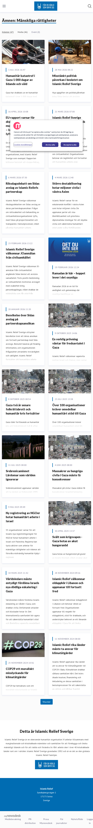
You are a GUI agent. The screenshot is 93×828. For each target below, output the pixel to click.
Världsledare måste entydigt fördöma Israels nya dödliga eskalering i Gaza (22, 585)
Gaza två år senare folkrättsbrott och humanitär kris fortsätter (23, 409)
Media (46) (23, 32)
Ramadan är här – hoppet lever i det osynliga (68, 275)
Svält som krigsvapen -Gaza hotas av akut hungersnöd (67, 541)
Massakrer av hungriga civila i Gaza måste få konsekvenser (67, 475)
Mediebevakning (13, 819)
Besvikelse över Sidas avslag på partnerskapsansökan (20, 319)
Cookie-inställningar (23, 144)
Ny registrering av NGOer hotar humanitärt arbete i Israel (23, 517)
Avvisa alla (50, 145)
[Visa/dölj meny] (4, 6)
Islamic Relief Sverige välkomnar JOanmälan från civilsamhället (20, 253)
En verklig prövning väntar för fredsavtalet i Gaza (68, 343)
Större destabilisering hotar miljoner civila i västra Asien (66, 187)
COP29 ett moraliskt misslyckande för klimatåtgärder (20, 673)
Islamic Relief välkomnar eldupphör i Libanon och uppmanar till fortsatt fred (68, 585)
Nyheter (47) (8, 32)
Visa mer (47, 701)
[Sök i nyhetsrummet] (90, 6)
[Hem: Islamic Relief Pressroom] (45, 6)
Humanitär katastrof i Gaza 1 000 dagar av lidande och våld (20, 80)
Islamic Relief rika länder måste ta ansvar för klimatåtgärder (68, 649)
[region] (46, 135)
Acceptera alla (69, 145)
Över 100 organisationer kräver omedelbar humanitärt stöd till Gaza (69, 409)
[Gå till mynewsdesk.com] (12, 815)
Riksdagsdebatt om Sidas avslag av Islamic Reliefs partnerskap (22, 187)
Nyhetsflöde (77, 819)
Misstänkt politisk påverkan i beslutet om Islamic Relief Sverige (67, 80)
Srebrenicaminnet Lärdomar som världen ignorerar (20, 475)
